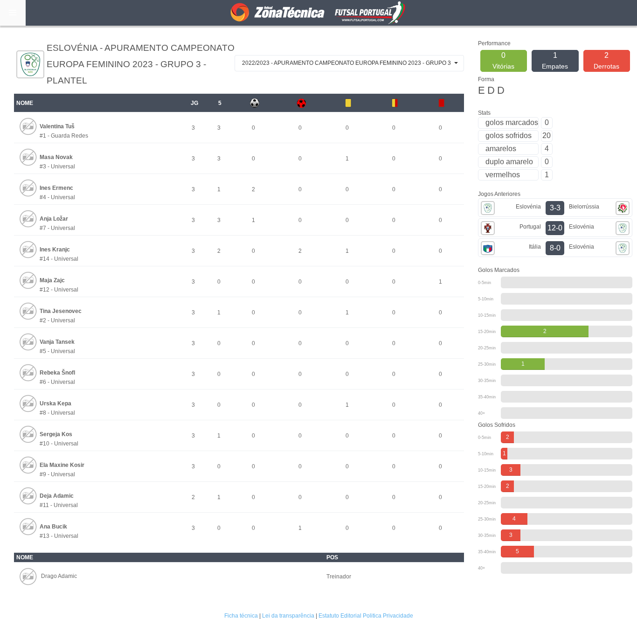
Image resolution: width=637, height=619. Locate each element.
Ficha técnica (241, 615)
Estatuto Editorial (339, 615)
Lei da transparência (288, 615)
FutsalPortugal (318, 13)
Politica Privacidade (388, 615)
